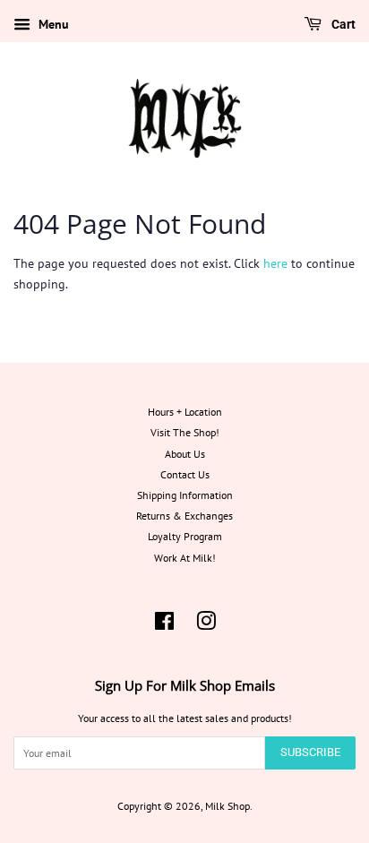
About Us (185, 453)
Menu (52, 24)
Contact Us (185, 474)
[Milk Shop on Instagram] (206, 625)
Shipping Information (185, 495)
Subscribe (310, 752)
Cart (342, 24)
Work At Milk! (185, 557)
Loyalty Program (185, 536)
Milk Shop (227, 806)
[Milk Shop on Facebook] (164, 625)
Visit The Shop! (184, 432)
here (275, 263)
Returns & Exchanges (184, 515)
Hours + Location (185, 411)
